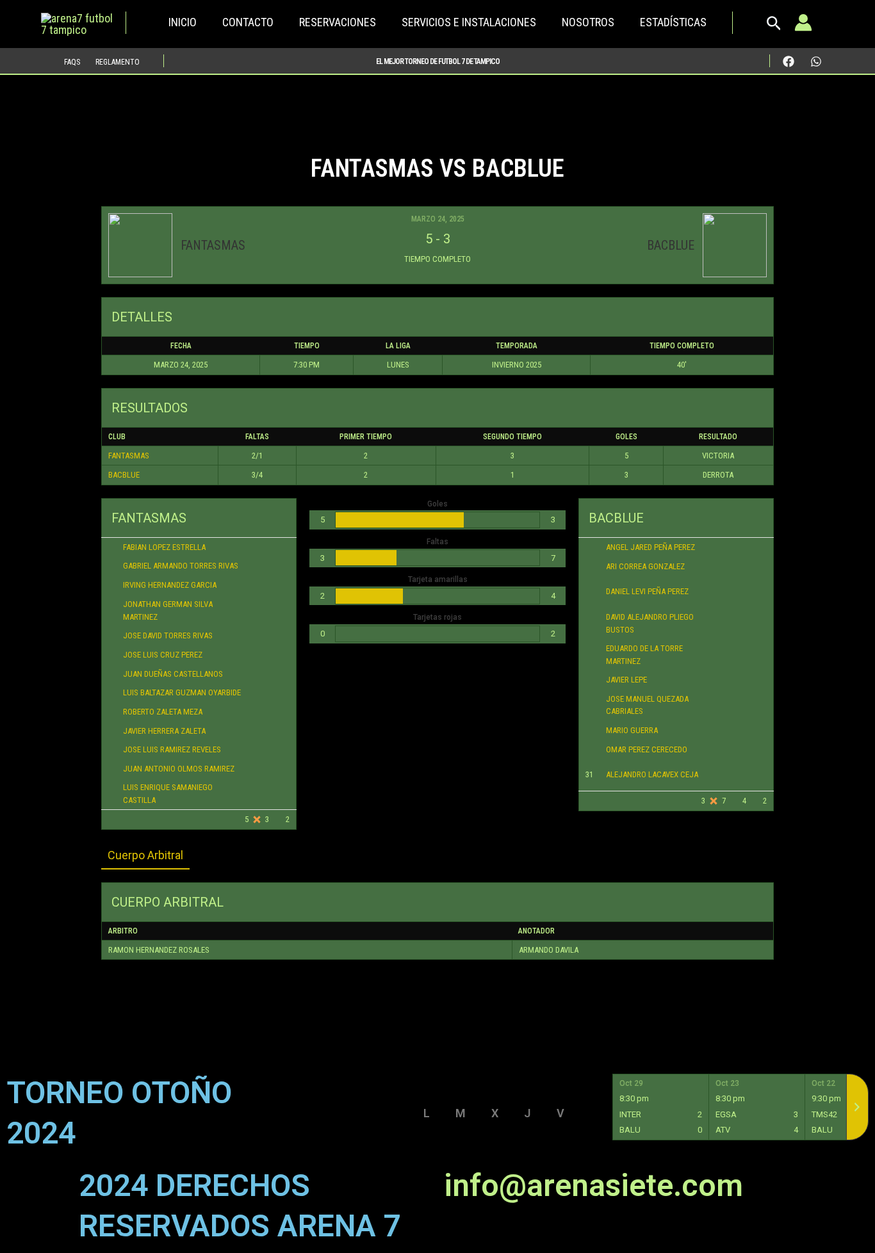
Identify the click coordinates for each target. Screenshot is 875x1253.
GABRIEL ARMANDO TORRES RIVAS (180, 565)
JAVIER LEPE (626, 679)
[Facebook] (788, 61)
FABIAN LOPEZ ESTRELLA (164, 547)
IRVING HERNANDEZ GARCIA (170, 585)
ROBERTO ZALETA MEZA (162, 711)
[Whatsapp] (816, 61)
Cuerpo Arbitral (145, 855)
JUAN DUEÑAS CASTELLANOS (173, 674)
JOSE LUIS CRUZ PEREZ (162, 654)
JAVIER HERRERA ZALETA (164, 731)
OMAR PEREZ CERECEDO (646, 749)
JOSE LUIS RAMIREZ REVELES (172, 749)
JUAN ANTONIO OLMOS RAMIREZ (178, 768)
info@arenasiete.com (593, 1185)
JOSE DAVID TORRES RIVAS (168, 635)
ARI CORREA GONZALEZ (645, 566)
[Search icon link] (774, 26)
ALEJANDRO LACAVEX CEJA (652, 774)
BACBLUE (124, 475)
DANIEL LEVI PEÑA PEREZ (647, 591)
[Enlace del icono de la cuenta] (803, 22)
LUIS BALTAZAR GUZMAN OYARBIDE (182, 692)
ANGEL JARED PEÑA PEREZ (650, 547)
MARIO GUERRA (632, 730)
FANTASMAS (128, 455)
